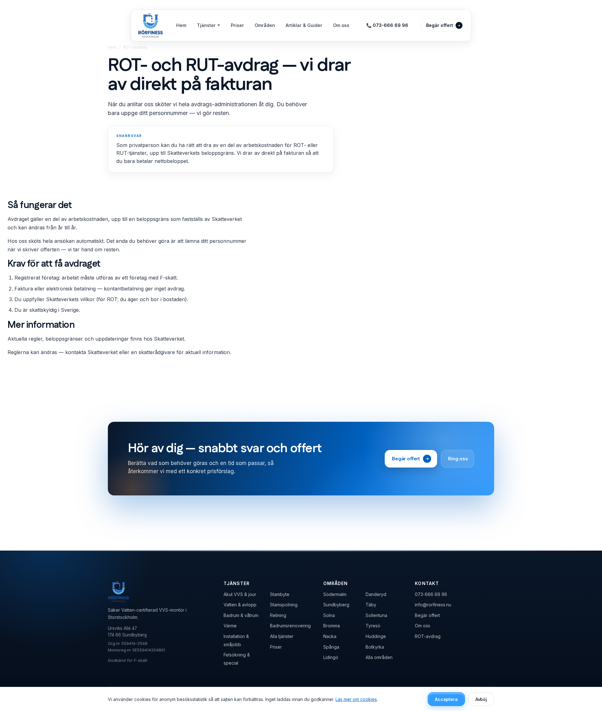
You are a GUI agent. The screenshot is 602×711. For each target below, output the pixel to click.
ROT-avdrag (428, 636)
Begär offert (410, 459)
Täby (371, 604)
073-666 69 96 (431, 594)
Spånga (331, 647)
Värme (230, 625)
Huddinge (376, 636)
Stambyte (279, 594)
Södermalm (334, 594)
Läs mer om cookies (356, 699)
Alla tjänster (281, 636)
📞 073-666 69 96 (387, 25)
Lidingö (330, 657)
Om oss (341, 25)
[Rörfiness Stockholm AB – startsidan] (150, 25)
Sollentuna (376, 615)
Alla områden (379, 657)
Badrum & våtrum (241, 615)
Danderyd (376, 594)
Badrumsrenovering (290, 625)
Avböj (481, 699)
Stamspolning (284, 604)
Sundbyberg (336, 604)
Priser (237, 25)
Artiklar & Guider (304, 25)
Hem (181, 25)
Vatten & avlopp (240, 604)
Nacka (329, 636)
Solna (329, 615)
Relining (278, 615)
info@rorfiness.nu (433, 604)
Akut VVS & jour (240, 594)
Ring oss (458, 459)
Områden (265, 25)
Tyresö (373, 625)
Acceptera (446, 699)
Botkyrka (375, 647)
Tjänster (206, 25)
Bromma (331, 625)
